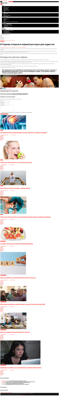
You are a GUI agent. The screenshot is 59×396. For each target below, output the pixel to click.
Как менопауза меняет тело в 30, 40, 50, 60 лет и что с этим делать (17, 384)
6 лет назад (10, 306)
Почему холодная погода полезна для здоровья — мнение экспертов (18, 382)
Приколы (3, 28)
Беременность (6, 13)
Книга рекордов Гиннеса (7, 32)
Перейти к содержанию (3, 0)
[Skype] (4, 88)
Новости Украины (6, 10)
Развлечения (4, 23)
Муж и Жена (6, 16)
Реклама (6, 392)
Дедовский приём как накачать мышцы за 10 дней (18, 380)
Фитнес (5, 22)
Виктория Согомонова (4, 47)
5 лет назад (10, 190)
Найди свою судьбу (3, 275)
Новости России (6, 9)
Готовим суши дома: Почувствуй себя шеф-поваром (16, 243)
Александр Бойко (3, 164)
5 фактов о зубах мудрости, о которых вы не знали (16, 162)
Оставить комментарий (22, 47)
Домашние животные (7, 15)
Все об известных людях (7, 24)
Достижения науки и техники (8, 30)
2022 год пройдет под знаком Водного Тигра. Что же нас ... (18, 277)
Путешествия (2, 38)
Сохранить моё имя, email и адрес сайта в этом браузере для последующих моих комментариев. (16, 112)
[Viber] (1, 88)
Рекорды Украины (6, 33)
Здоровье (5, 19)
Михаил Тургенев (4, 219)
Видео (3, 27)
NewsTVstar (27, 393)
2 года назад (12, 134)
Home (1, 35)
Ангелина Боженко (4, 190)
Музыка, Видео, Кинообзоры (8, 25)
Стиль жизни (4, 17)
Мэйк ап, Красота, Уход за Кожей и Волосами (11, 21)
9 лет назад (12, 47)
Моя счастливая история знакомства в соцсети (15, 332)
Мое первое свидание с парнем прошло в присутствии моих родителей (22, 304)
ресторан (10, 89)
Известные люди (6, 31)
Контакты (10, 392)
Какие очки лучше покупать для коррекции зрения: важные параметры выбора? (25, 217)
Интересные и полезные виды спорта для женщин (15, 383)
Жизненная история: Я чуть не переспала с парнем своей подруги (20, 367)
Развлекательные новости (8, 26)
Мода (4, 20)
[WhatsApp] (3, 88)
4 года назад (10, 164)
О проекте (2, 392)
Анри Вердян (4, 380)
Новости (3, 5)
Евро (4, 6)
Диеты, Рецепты (6, 18)
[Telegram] (5, 88)
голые (7, 89)
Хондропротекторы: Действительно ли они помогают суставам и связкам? (23, 132)
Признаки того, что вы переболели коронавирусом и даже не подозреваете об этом (20, 381)
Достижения (4, 29)
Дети (4, 14)
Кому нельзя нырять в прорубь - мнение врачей (15, 188)
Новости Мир (6, 8)
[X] (0, 88)
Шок (4, 11)
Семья (3, 12)
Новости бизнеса (6, 7)
